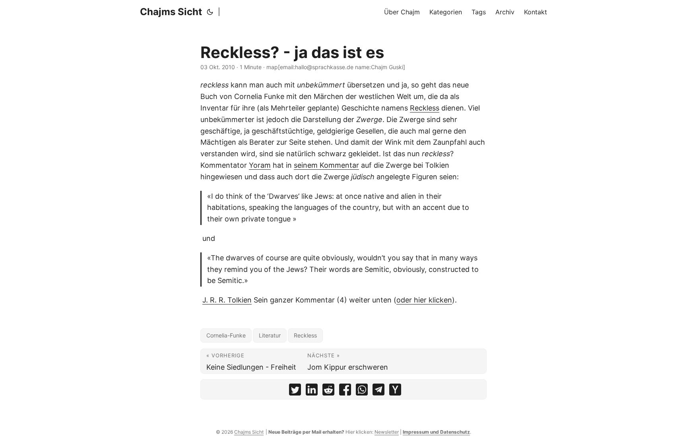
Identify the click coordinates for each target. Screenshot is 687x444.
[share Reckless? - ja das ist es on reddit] (328, 391)
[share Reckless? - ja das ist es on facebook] (345, 391)
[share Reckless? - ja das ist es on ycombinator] (395, 391)
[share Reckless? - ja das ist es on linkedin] (312, 391)
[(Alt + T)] (210, 12)
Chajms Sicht (171, 11)
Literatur (270, 335)
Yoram (260, 165)
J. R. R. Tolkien (227, 300)
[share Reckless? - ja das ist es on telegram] (378, 391)
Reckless (424, 108)
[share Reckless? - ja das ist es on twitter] (295, 391)
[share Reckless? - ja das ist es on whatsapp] (362, 391)
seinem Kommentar (326, 165)
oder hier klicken (424, 300)
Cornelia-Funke (226, 335)
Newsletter (387, 432)
